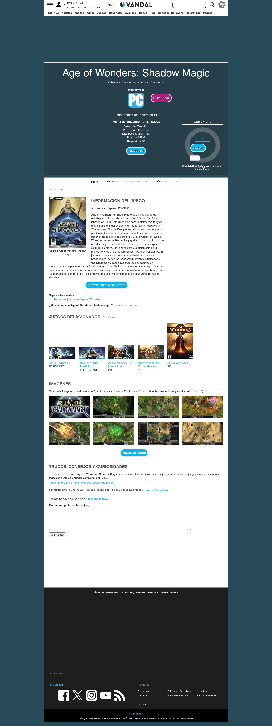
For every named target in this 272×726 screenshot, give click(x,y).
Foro (153, 13)
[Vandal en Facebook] (64, 695)
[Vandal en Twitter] (77, 695)
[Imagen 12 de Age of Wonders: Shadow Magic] (158, 407)
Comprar (161, 98)
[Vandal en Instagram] (92, 695)
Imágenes (161, 181)
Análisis (79, 13)
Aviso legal (202, 691)
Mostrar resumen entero (106, 285)
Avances (130, 13)
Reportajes (116, 13)
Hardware (177, 13)
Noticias (67, 13)
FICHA (94, 182)
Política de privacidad (178, 695)
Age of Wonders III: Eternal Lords (119, 364)
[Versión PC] (136, 100)
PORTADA (52, 13)
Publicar (58, 534)
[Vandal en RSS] (119, 695)
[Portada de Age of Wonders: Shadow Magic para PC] (67, 222)
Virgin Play (143, 133)
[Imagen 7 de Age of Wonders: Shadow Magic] (202, 433)
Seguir (198, 147)
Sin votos (202, 166)
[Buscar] (212, 4)
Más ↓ (111, 5)
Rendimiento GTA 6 (77, 7)
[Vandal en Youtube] (106, 695)
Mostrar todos (134, 452)
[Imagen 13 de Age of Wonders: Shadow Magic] (113, 407)
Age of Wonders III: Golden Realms (149, 364)
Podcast (208, 13)
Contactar (143, 695)
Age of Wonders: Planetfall (88, 364)
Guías (91, 13)
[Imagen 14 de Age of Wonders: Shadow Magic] (69, 407)
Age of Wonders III (178, 362)
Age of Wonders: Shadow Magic (136, 72)
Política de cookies (206, 695)
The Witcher (94, 7)
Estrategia (157, 82)
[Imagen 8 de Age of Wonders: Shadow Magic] (158, 433)
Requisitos (107, 181)
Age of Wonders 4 (59, 362)
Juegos (101, 13)
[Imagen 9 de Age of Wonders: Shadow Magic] (113, 433)
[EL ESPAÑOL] (222, 4)
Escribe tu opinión (125, 305)
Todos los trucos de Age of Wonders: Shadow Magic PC (82, 483)
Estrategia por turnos (135, 82)
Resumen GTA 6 (75, 3)
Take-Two (142, 126)
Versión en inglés (136, 714)
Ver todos (109, 317)
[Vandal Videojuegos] (136, 4)
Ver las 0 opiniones (158, 490)
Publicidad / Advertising (179, 691)
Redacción (143, 691)
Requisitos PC (136, 141)
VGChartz (143, 704)
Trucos (143, 13)
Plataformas (193, 13)
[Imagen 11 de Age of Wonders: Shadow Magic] (202, 407)
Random (163, 13)
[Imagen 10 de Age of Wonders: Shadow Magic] (69, 433)
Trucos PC (136, 150)
